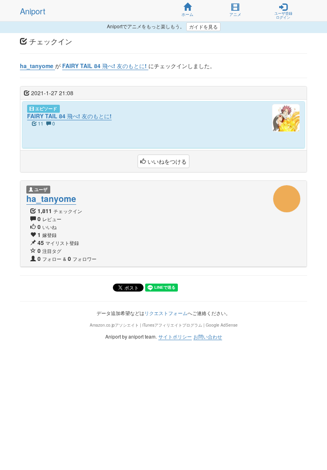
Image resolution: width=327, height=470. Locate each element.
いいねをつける (166, 161)
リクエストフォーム (165, 312)
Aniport (32, 11)
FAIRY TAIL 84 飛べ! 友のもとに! (69, 116)
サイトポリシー (175, 336)
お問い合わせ (207, 336)
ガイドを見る (203, 26)
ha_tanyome (51, 198)
